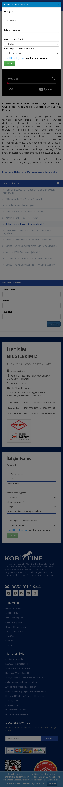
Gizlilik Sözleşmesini (15, 58)
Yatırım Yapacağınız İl (13, 39)
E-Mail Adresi (10, 20)
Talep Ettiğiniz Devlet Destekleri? (19, 48)
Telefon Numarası (12, 29)
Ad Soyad (8, 11)
